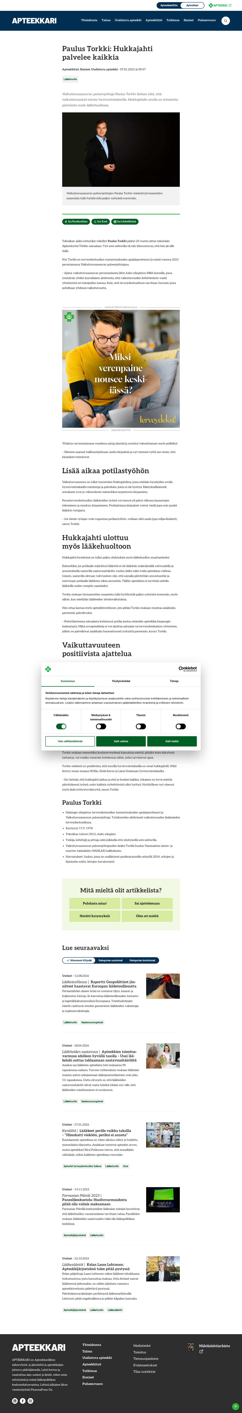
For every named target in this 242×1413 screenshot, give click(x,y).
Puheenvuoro (207, 20)
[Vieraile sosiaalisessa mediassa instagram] (30, 1401)
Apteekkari (192, 5)
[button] (225, 21)
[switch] (101, 726)
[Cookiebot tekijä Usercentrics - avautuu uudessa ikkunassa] (181, 669)
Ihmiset (189, 20)
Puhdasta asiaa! (95, 905)
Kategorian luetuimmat (142, 960)
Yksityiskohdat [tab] (121, 681)
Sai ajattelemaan (147, 905)
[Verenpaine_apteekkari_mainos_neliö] (121, 368)
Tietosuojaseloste (145, 1359)
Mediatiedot (142, 1346)
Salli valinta (121, 741)
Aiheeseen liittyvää (81, 960)
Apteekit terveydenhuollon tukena (82, 1166)
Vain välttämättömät (70, 741)
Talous (106, 20)
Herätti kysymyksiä (95, 918)
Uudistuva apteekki (128, 20)
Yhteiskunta (89, 20)
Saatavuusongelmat (92, 1022)
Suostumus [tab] (68, 681)
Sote (125, 1166)
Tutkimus (173, 20)
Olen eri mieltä (147, 918)
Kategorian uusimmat (111, 960)
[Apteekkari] (34, 21)
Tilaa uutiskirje (144, 1372)
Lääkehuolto (70, 79)
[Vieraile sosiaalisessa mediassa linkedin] (15, 1401)
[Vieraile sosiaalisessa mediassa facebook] (23, 1401)
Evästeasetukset (145, 1365)
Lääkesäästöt (115, 1309)
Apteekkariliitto (169, 5)
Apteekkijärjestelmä (75, 1235)
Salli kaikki (172, 741)
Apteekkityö (154, 20)
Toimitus (139, 1352)
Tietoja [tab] (174, 681)
